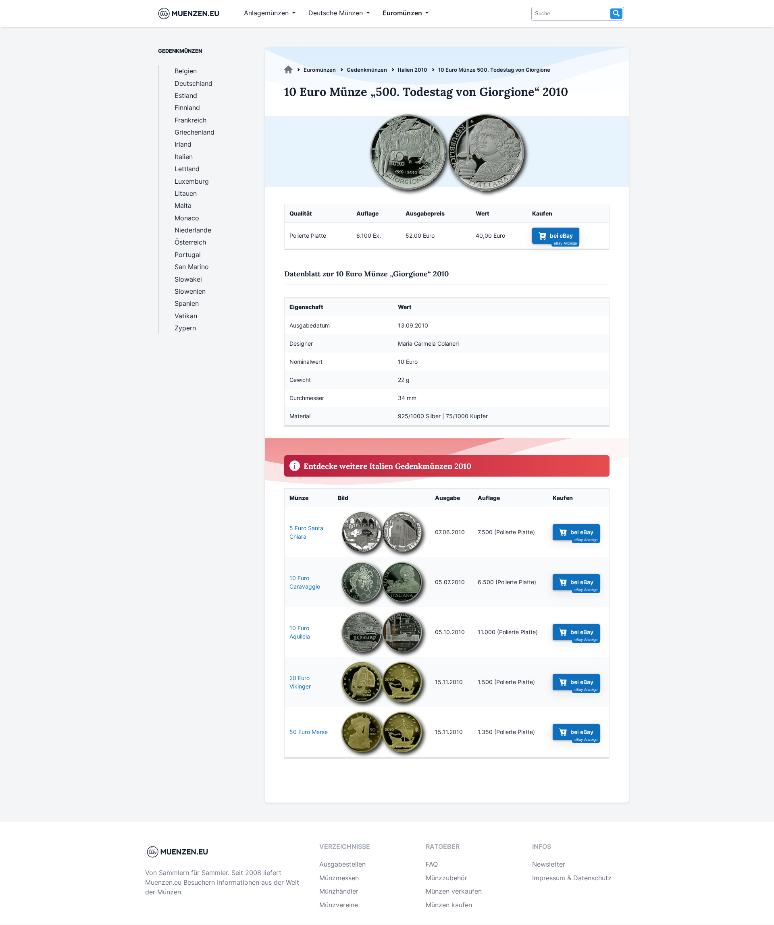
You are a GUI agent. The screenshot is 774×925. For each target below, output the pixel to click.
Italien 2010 (412, 69)
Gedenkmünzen (367, 69)
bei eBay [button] (561, 235)
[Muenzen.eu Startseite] (190, 13)
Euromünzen (320, 69)
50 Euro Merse (308, 731)
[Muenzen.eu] (288, 69)
